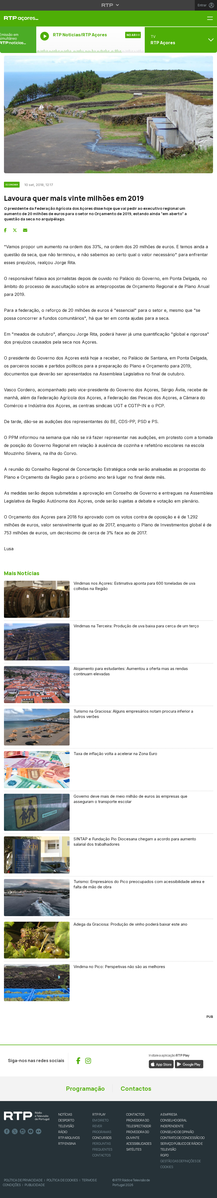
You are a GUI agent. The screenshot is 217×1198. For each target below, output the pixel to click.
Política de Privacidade (23, 1180)
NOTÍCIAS (65, 1114)
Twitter (15, 1131)
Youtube (31, 1131)
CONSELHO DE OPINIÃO (177, 1132)
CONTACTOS (135, 1114)
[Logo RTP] (26, 1116)
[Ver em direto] (18, 39)
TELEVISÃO (66, 1126)
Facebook (7, 1131)
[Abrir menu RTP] (108, 5)
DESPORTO (66, 1120)
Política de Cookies (62, 1180)
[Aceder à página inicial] (18, 18)
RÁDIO (62, 1132)
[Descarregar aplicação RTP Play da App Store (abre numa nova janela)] (161, 1064)
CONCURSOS (101, 1137)
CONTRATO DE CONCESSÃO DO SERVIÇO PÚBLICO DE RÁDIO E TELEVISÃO (182, 1143)
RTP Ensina (67, 1143)
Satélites (133, 1149)
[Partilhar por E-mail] (25, 230)
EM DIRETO (100, 1120)
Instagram (23, 1131)
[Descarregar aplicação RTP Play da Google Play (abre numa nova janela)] (189, 1064)
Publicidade (35, 1185)
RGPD (164, 1155)
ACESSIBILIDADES (138, 1143)
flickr (39, 1131)
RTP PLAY (99, 1114)
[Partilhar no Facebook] (5, 230)
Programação (85, 1089)
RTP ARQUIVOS (69, 1137)
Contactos (136, 1089)
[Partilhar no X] (15, 230)
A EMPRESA (168, 1114)
